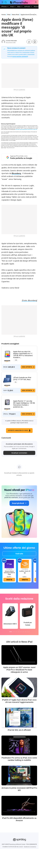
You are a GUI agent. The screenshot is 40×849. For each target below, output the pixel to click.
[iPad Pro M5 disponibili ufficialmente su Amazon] (19, 805)
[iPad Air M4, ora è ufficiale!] (19, 717)
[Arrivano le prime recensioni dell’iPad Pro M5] (19, 775)
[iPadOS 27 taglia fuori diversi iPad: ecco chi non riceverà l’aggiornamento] (19, 687)
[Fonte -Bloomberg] (29, 300)
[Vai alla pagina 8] (23, 631)
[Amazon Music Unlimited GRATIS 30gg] (9, 564)
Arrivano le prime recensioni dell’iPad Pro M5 (19, 789)
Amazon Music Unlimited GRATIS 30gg (9, 572)
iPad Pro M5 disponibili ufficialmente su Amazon (19, 819)
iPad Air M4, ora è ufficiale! (19, 730)
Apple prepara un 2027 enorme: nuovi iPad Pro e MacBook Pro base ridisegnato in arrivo (19, 669)
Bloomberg (16, 173)
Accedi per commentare (19, 453)
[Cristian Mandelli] (3, 42)
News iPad (15, 15)
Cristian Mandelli (11, 41)
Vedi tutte (19, 554)
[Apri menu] (29, 2)
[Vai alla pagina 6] (20, 631)
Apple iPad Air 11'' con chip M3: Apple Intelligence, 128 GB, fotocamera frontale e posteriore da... (24, 404)
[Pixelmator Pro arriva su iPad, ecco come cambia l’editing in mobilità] (19, 745)
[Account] (36, 2)
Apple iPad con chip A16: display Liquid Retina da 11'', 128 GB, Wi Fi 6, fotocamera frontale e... (23, 354)
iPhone (4, 7)
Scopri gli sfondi (18, 503)
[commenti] (29, 42)
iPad (12, 7)
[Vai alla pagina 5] (18, 631)
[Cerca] (5, 2)
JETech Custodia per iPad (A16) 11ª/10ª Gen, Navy (22, 378)
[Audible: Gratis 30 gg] (25, 564)
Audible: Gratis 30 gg (24, 571)
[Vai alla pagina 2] (13, 631)
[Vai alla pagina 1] (10, 631)
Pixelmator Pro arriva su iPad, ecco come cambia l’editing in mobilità (19, 759)
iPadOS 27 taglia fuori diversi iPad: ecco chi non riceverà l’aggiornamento (19, 701)
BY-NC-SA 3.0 (19, 847)
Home (3, 15)
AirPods (27, 7)
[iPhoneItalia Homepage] (19, 2)
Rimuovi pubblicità (19, 90)
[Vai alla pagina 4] (16, 631)
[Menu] (2, 2)
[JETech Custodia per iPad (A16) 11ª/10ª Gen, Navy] (7, 379)
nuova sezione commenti (20, 56)
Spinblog (12, 844)
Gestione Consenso (30, 847)
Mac (19, 7)
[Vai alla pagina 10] (27, 631)
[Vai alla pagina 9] (25, 631)
